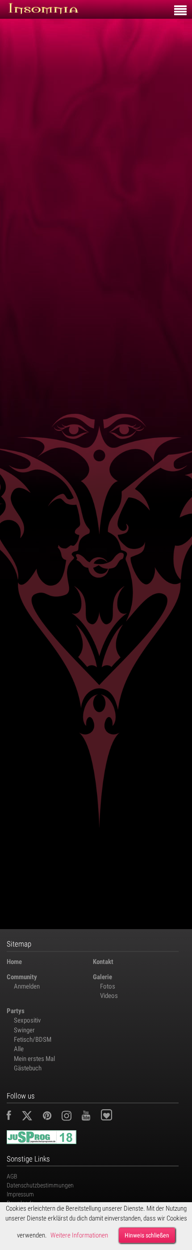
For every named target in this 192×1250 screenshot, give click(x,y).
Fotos (107, 986)
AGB (12, 1176)
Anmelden (27, 986)
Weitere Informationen (79, 1235)
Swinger (24, 1030)
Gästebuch (28, 1068)
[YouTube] (90, 1116)
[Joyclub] (113, 1116)
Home (14, 962)
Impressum (20, 1194)
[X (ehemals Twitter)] (31, 1116)
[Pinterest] (51, 1116)
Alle (19, 1049)
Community (22, 977)
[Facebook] (13, 1116)
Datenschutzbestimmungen (40, 1185)
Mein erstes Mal (34, 1059)
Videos (109, 996)
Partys (16, 1011)
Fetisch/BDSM (32, 1039)
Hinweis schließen (147, 1235)
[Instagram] (71, 1116)
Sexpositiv (27, 1020)
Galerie (102, 977)
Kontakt (103, 962)
